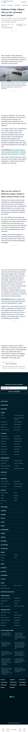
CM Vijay (16, 603)
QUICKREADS (4, 575)
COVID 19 (3, 579)
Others (2, 560)
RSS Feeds (12, 687)
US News (3, 5)
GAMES (2, 583)
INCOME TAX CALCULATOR (7, 591)
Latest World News (7, 630)
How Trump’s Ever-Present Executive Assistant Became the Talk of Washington (20, 653)
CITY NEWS (3, 433)
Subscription (4, 684)
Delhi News (3, 441)
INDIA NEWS (4, 409)
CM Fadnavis (17, 598)
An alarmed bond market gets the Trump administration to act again (6, 653)
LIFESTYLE (3, 490)
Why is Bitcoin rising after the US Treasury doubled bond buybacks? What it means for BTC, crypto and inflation (6, 671)
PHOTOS (3, 518)
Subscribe (23, 1)
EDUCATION (4, 478)
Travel (15, 500)
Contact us (12, 679)
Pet (1, 503)
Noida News (17, 449)
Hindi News (16, 622)
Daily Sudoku (4, 585)
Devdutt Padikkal (18, 422)
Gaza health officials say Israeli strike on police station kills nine (6, 634)
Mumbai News (4, 449)
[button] (2, 2)
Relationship (3, 500)
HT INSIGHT (4, 567)
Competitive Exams (5, 483)
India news (17, 5)
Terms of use (22, 679)
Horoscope (3, 474)
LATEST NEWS (4, 401)
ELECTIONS (3, 571)
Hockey (2, 557)
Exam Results (4, 486)
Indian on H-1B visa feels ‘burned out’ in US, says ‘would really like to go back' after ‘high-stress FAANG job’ (20, 645)
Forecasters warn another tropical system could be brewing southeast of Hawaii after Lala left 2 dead (20, 636)
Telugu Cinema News (5, 465)
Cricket (2, 415)
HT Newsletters (22, 682)
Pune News (16, 451)
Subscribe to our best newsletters (14, 384)
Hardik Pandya (4, 424)
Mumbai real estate (5, 606)
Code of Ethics (22, 684)
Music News (3, 463)
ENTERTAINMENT (5, 458)
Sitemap (3, 687)
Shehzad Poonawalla (5, 598)
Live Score (3, 418)
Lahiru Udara (17, 429)
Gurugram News (18, 441)
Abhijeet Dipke (4, 600)
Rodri (2, 603)
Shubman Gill (4, 422)
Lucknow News (17, 446)
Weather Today (13, 682)
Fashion (2, 495)
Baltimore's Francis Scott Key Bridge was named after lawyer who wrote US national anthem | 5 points (13, 301)
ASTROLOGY (4, 472)
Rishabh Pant (4, 427)
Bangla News (17, 620)
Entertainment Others (19, 468)
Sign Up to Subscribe (14, 391)
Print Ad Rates (13, 684)
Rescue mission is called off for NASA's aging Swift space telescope (6, 644)
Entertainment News (5, 620)
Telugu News (4, 622)
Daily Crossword (18, 585)
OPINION (3, 537)
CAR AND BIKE (4, 544)
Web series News (5, 468)
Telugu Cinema (17, 617)
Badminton (3, 555)
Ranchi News (4, 454)
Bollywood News (5, 460)
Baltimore (18, 55)
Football (16, 555)
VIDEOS (3, 522)
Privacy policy (4, 682)
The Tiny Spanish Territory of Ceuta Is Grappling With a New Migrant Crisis (20, 660)
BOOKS (2, 564)
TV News (16, 465)
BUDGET (3, 526)
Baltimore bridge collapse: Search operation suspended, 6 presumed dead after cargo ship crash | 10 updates (13, 152)
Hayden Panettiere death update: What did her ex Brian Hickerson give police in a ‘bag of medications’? (6, 661)
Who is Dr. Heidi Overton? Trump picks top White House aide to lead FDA (20, 669)
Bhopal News (17, 436)
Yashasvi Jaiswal (17, 424)
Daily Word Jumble (5, 588)
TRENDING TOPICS (5, 609)
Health (2, 498)
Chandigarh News (5, 438)
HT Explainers (17, 625)
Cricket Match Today (19, 415)
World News (10, 5)
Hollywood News (18, 460)
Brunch (15, 492)
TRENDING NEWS (5, 595)
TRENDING (3, 510)
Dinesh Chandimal (5, 429)
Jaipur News (17, 444)
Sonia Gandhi (17, 600)
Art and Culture (4, 492)
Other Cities (17, 454)
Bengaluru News (4, 436)
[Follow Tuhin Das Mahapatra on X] (14, 27)
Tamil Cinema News (18, 463)
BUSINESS (3, 514)
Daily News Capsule (6, 387)
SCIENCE (3, 533)
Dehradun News (18, 438)
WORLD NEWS (4, 405)
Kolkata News (4, 446)
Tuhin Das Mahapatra (8, 27)
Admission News (4, 481)
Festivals (16, 495)
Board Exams (17, 481)
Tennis (15, 557)
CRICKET (3, 412)
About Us (3, 679)
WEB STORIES (4, 507)
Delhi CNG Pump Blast (19, 606)
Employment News (18, 483)
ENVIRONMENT (5, 529)
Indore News (4, 444)
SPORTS (3, 552)
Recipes (16, 498)
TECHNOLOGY (4, 548)
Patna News (3, 451)
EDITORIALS (4, 541)
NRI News (3, 625)
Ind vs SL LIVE (17, 427)
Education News (18, 486)
